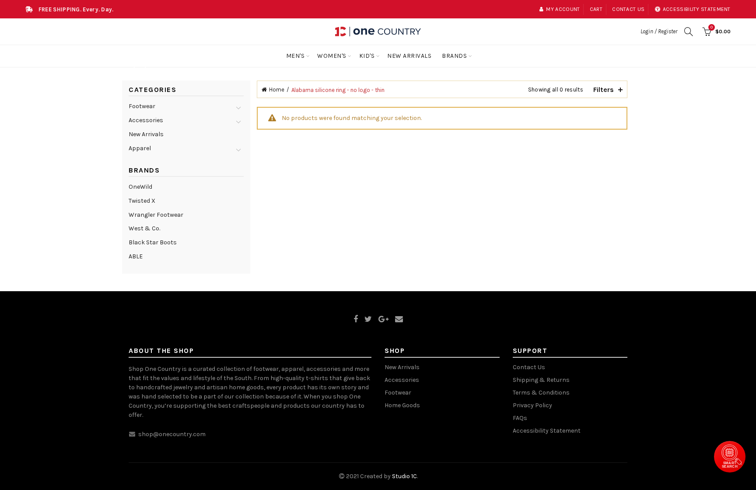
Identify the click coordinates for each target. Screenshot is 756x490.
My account (563, 9)
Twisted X (142, 200)
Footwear (142, 106)
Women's (331, 56)
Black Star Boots (153, 242)
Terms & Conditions (541, 392)
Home (276, 89)
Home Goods (402, 405)
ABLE (136, 256)
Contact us (628, 9)
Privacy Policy (532, 405)
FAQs (520, 418)
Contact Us (529, 367)
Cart (596, 9)
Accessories (146, 120)
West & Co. (144, 228)
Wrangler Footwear (156, 215)
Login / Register (658, 31)
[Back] (139, 68)
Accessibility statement (697, 9)
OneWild (140, 186)
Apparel (140, 148)
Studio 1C (404, 476)
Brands (454, 56)
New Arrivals (409, 56)
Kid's (367, 56)
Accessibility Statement (547, 430)
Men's (295, 56)
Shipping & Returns (541, 380)
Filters (603, 89)
